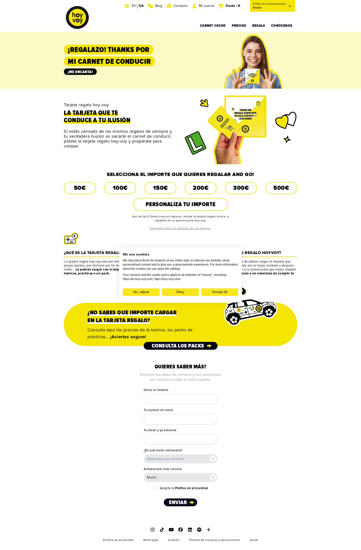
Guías (254, 540)
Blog (158, 6)
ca (141, 6)
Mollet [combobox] (152, 477)
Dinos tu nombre (156, 390)
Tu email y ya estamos (160, 430)
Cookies (174, 540)
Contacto (181, 6)
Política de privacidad (118, 540)
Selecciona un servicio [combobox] (165, 459)
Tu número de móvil (158, 410)
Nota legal (150, 540)
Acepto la (184, 488)
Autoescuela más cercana (163, 469)
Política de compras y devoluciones (214, 540)
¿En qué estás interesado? (163, 450)
